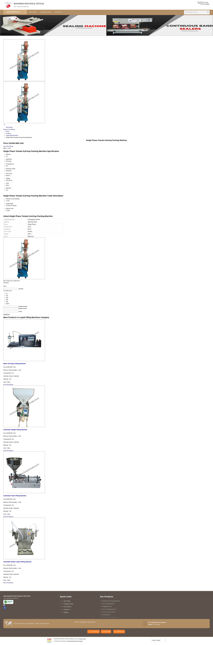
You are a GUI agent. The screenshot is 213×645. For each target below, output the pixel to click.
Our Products (13, 12)
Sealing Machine (106, 614)
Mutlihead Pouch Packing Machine (111, 601)
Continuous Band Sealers (108, 612)
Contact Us (58, 12)
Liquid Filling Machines (12, 135)
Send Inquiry (9, 127)
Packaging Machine (107, 606)
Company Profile (45, 12)
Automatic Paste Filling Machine (14, 496)
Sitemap (66, 612)
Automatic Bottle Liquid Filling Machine (17, 562)
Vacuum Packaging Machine (109, 609)
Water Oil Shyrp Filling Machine (14, 363)
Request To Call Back (9, 129)
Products (8, 133)
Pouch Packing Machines (108, 603)
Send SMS (107, 631)
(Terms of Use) (82, 639)
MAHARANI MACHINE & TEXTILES (29, 4)
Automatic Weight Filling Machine (15, 429)
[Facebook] (4, 609)
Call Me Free (120, 631)
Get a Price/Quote (8, 146)
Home (7, 131)
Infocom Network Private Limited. (75, 641)
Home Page (32, 12)
